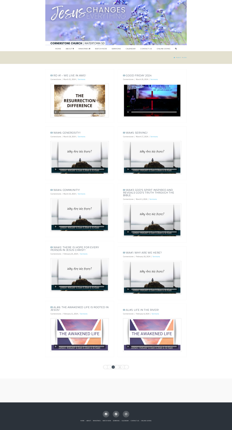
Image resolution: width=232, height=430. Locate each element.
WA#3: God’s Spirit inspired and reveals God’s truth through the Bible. (148, 193)
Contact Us (135, 421)
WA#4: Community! (66, 190)
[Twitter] (116, 414)
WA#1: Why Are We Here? (144, 252)
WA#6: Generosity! (66, 132)
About (89, 421)
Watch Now (107, 421)
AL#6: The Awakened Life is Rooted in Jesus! (80, 308)
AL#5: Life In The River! (142, 309)
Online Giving (146, 421)
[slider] (81, 112)
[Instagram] (126, 414)
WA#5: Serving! (137, 132)
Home (82, 421)
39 (122, 367)
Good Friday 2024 (139, 75)
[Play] (56, 112)
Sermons (81, 79)
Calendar (125, 421)
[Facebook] (106, 414)
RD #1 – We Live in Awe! (69, 75)
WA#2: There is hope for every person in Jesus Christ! (75, 248)
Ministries (97, 421)
